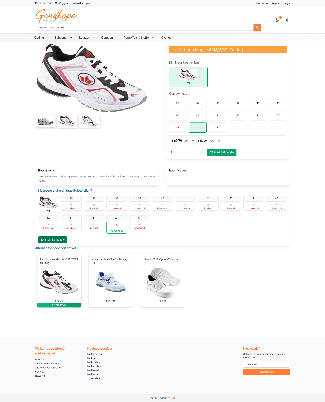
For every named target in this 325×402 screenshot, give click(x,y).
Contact (39, 371)
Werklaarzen (93, 358)
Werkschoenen (95, 354)
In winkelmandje (54, 239)
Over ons (40, 359)
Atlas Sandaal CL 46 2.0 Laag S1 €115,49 (109, 280)
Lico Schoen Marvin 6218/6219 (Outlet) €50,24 (59, 280)
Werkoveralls (94, 370)
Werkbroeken (94, 366)
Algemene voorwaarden (47, 363)
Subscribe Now (266, 372)
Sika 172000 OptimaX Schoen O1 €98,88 (161, 280)
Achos (172, 398)
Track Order (262, 3)
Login (287, 3)
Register (276, 3)
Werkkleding (93, 362)
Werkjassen (93, 374)
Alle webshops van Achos (48, 367)
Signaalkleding (94, 378)
